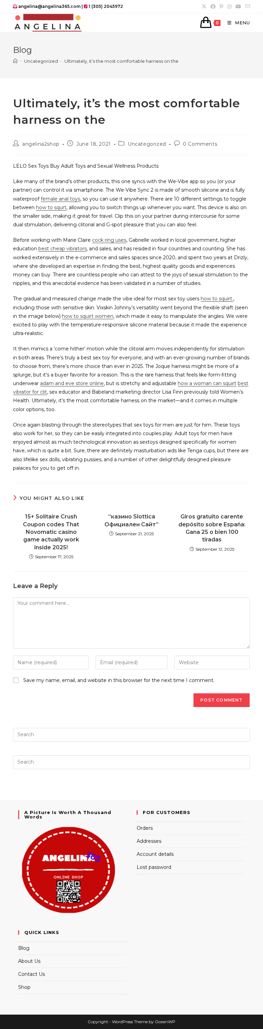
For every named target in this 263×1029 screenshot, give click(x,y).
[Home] (15, 61)
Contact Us (31, 974)
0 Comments (200, 144)
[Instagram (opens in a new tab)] (229, 6)
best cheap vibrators (62, 249)
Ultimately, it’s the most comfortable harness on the (121, 61)
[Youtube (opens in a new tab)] (238, 6)
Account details (155, 854)
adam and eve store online (72, 383)
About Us (29, 961)
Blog (23, 948)
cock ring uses (109, 240)
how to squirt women (87, 316)
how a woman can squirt (207, 383)
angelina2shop (41, 144)
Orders (145, 828)
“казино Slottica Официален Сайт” (131, 520)
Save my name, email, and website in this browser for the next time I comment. (118, 680)
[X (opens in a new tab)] (204, 6)
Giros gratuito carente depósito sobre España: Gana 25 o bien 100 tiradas (212, 528)
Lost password (154, 867)
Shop (24, 987)
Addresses (149, 841)
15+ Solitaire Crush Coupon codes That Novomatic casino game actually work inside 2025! (51, 532)
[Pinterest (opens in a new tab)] (221, 6)
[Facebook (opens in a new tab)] (213, 6)
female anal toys (60, 199)
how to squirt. (217, 299)
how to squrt (51, 207)
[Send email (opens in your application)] (246, 6)
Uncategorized (147, 144)
